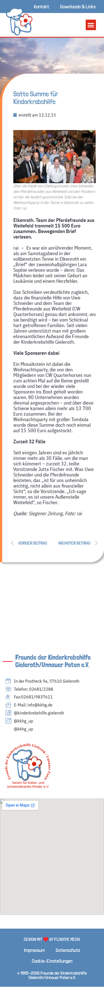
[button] (91, 25)
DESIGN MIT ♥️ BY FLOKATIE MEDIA (52, 939)
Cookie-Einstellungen (52, 961)
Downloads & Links (78, 6)
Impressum (34, 950)
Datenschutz (68, 950)
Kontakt (41, 6)
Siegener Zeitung (46, 513)
